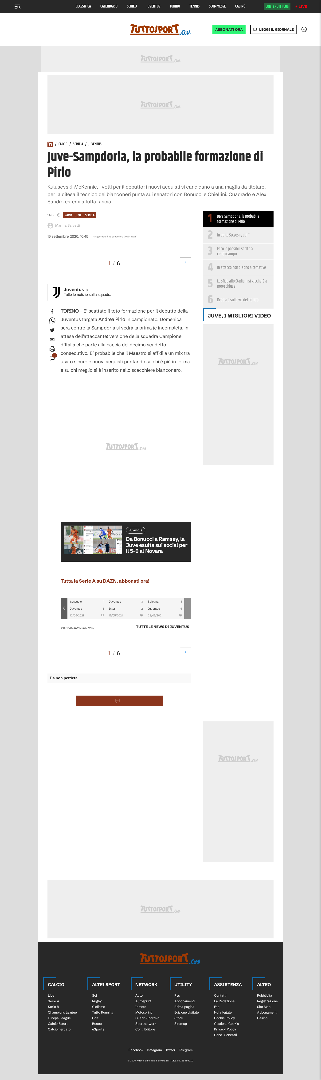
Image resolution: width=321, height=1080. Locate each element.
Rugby (97, 1001)
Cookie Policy (224, 1018)
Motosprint (143, 1012)
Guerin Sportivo (147, 1018)
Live (303, 6)
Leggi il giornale (276, 29)
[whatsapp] (52, 320)
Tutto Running (102, 1012)
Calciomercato (59, 1029)
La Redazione (224, 1001)
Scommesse (217, 6)
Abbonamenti (184, 1001)
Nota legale (223, 1012)
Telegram (186, 1050)
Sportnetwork (146, 1024)
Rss (177, 995)
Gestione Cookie (226, 1024)
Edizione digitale (186, 1012)
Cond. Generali (225, 1035)
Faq (216, 1007)
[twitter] (52, 330)
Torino (175, 6)
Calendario (108, 6)
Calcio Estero (58, 1024)
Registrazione (267, 1001)
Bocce (97, 1024)
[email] (52, 339)
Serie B (53, 1007)
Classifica (83, 6)
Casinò (240, 6)
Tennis (194, 6)
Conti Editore (145, 1029)
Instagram (154, 1050)
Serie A (132, 6)
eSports (98, 1029)
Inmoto (140, 1007)
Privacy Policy (225, 1029)
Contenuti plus (277, 6)
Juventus (153, 6)
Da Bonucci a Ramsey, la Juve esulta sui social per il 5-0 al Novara (157, 545)
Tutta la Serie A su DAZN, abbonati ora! (105, 581)
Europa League (59, 1018)
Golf (95, 1018)
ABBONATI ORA (229, 29)
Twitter (170, 1050)
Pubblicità (264, 995)
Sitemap (180, 1024)
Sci (94, 995)
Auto (139, 995)
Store (178, 1018)
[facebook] (52, 311)
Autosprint (143, 1001)
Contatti (220, 995)
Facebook (136, 1050)
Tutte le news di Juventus (162, 626)
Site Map (263, 1007)
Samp (68, 215)
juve (78, 215)
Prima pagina (184, 1007)
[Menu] (17, 6)
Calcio (63, 144)
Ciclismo (98, 1007)
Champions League (62, 1012)
